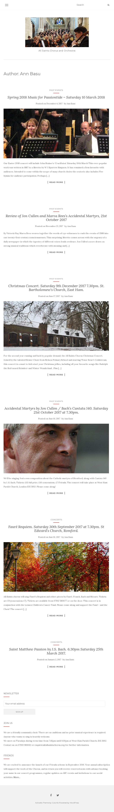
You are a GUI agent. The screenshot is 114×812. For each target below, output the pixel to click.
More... (17, 777)
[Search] (108, 5)
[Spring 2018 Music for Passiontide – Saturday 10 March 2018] (56, 133)
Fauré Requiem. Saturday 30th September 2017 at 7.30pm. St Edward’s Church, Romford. (56, 528)
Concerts (56, 519)
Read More (56, 182)
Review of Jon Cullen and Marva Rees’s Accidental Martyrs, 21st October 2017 (56, 218)
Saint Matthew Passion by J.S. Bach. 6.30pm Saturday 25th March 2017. (56, 651)
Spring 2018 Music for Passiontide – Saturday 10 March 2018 (56, 97)
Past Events (56, 90)
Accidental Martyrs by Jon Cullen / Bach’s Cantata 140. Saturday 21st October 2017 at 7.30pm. (56, 410)
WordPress (74, 803)
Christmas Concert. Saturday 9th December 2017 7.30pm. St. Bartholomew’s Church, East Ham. (56, 288)
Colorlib (55, 803)
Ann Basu (71, 103)
